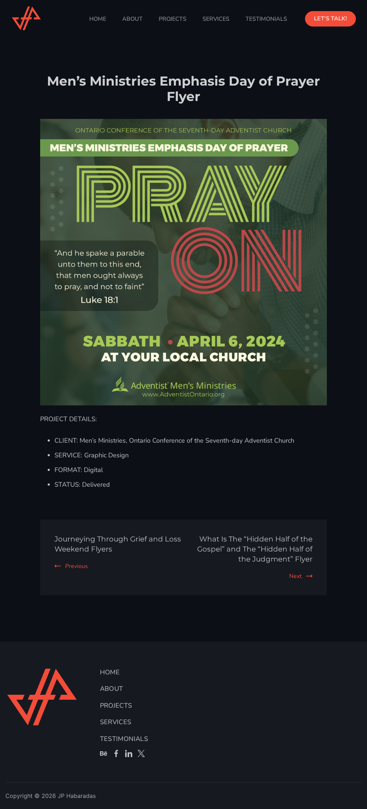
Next (295, 576)
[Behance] (103, 753)
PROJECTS (172, 19)
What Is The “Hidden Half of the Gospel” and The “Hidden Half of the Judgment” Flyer (255, 549)
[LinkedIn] (128, 753)
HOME (97, 19)
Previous (76, 566)
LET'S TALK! (330, 19)
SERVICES (215, 19)
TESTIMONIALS (266, 19)
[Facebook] (116, 753)
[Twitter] (141, 753)
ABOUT (132, 19)
